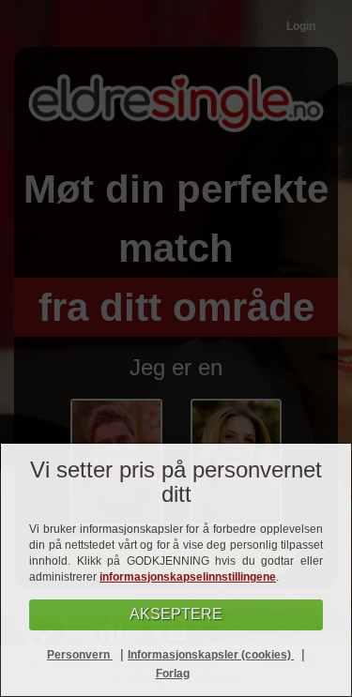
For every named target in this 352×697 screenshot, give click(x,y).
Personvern (80, 654)
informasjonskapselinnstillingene (187, 576)
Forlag (173, 673)
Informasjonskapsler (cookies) (211, 654)
